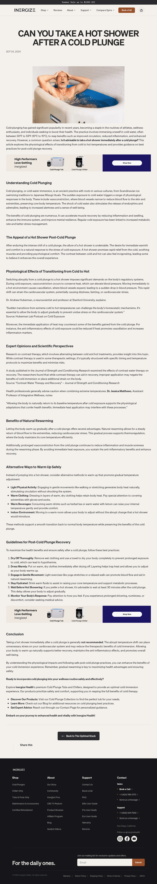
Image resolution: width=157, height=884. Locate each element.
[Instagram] (120, 839)
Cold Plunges (18, 784)
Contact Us (87, 784)
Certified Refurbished (22, 810)
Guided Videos (54, 829)
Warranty (86, 822)
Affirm (142, 875)
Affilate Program (55, 816)
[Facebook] (127, 839)
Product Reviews (55, 810)
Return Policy (80, 875)
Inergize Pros (53, 797)
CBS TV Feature (54, 803)
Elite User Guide (90, 803)
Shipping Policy (96, 875)
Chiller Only (17, 791)
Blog (49, 822)
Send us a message (129, 799)
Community (52, 791)
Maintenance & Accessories (25, 803)
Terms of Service (113, 875)
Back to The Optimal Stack (81, 736)
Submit (138, 862)
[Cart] (141, 10)
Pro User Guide (89, 810)
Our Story (51, 784)
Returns (86, 829)
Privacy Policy (130, 875)
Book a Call (127, 10)
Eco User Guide (89, 816)
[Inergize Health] (24, 10)
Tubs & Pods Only (20, 797)
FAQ (84, 797)
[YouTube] (134, 839)
